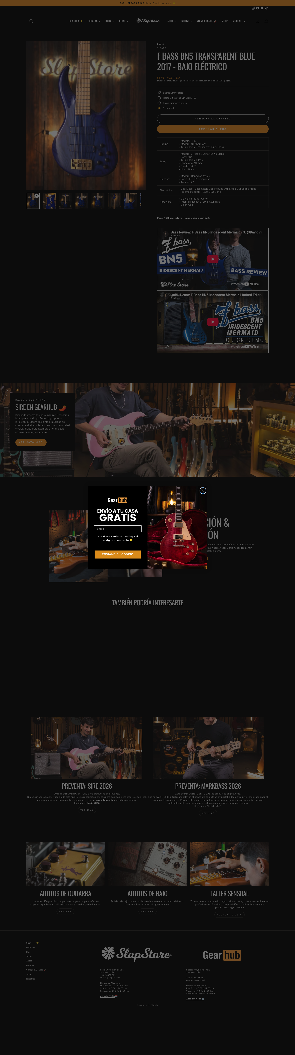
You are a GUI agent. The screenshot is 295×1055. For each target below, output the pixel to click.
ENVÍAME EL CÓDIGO (117, 554)
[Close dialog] (203, 491)
